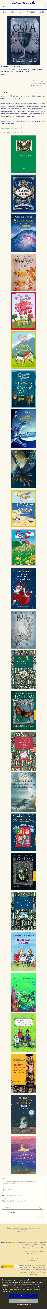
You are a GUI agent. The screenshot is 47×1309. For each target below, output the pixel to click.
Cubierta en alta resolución (11, 128)
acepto (23, 1295)
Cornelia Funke (7, 69)
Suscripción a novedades (31, 12)
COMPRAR (43, 84)
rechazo (23, 1300)
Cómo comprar (42, 12)
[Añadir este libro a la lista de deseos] (34, 81)
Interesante (39, 1217)
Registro (20, 12)
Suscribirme (11, 1212)
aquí (28, 1287)
